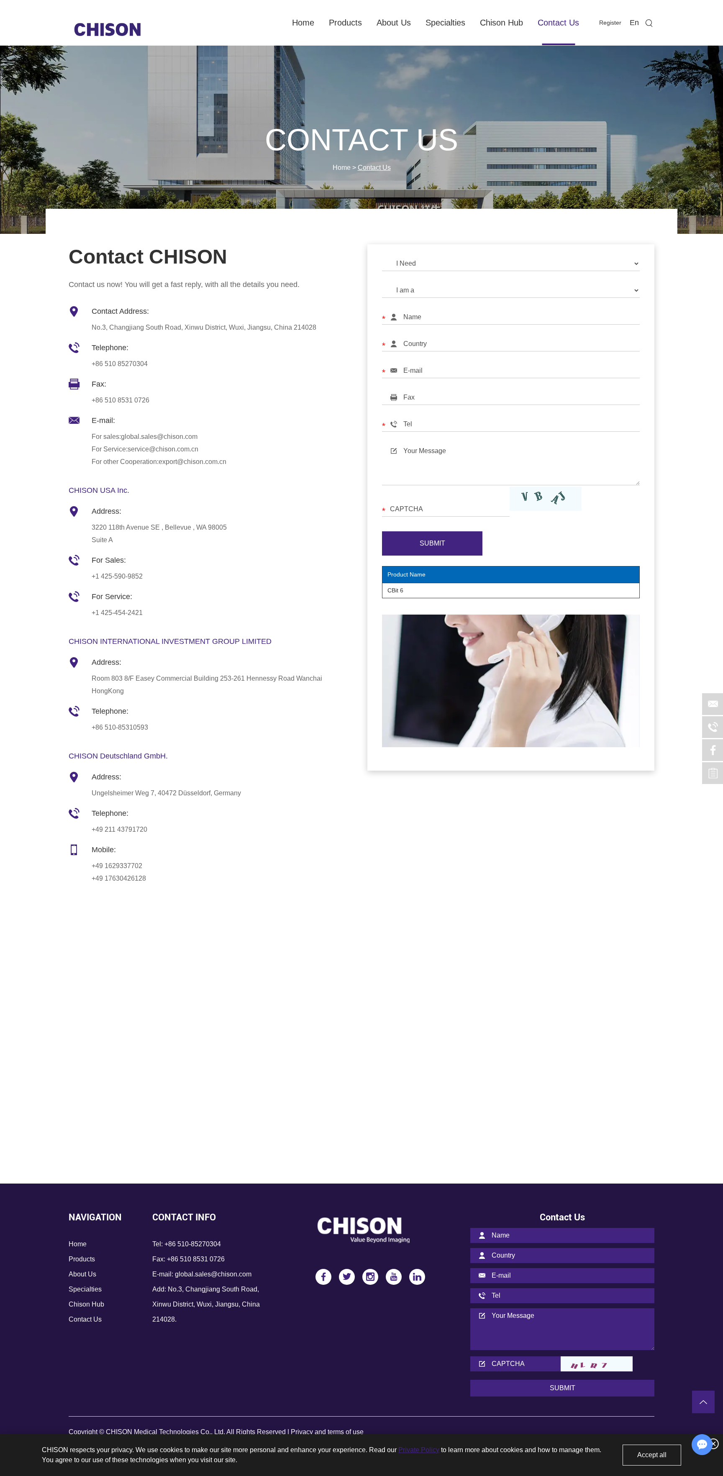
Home (303, 22)
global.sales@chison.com (159, 436)
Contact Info (184, 1217)
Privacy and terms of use (327, 1431)
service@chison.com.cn (163, 449)
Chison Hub (501, 22)
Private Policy (418, 1449)
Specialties (445, 22)
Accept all (652, 1454)
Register (610, 22)
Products (345, 22)
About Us (394, 22)
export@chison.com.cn (192, 461)
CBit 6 (395, 590)
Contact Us (558, 22)
